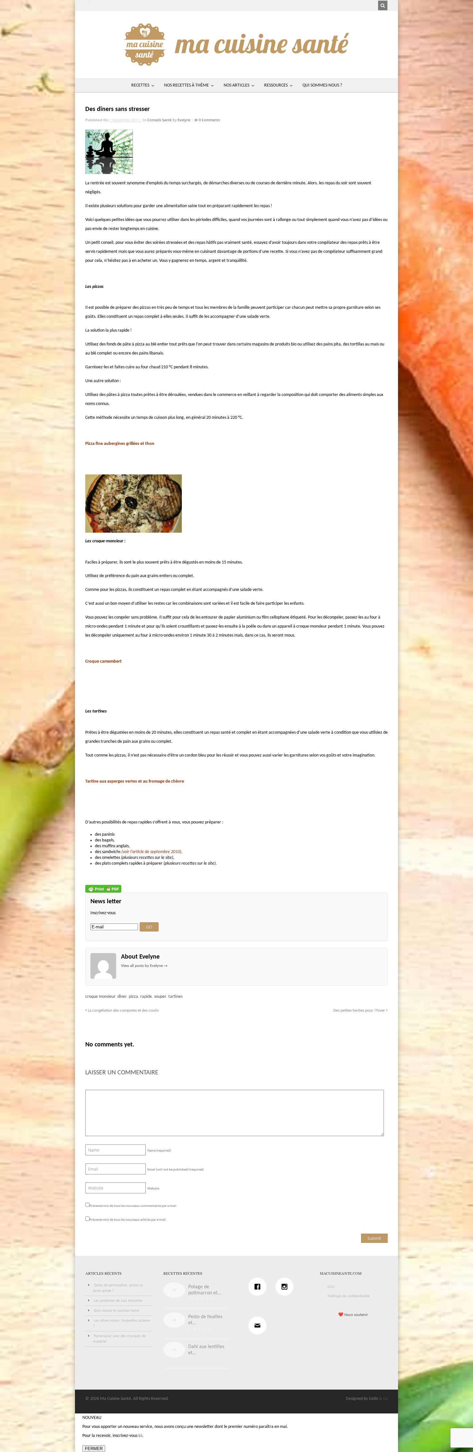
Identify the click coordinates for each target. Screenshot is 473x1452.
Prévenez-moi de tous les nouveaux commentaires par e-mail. (133, 1206)
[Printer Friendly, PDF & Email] (103, 889)
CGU (331, 1287)
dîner (121, 996)
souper (160, 996)
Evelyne (184, 119)
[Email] (259, 1326)
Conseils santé (159, 119)
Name (159, 1151)
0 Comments (209, 119)
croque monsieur (100, 996)
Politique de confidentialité (349, 1296)
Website (153, 1188)
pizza (133, 996)
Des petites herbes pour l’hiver (359, 1011)
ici (140, 1435)
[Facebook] (259, 1287)
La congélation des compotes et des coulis (123, 1011)
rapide (146, 996)
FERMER (94, 1448)
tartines (175, 996)
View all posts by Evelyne (144, 966)
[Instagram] (286, 1287)
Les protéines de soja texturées (118, 1301)
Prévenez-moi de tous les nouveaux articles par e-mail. (128, 1220)
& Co (383, 1398)
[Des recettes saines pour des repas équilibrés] (236, 62)
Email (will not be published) (175, 1170)
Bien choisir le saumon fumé (116, 1311)
